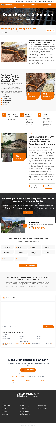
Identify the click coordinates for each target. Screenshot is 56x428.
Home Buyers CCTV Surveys (25, 414)
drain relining (37, 152)
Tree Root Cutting (23, 409)
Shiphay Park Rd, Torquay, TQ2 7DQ (46, 1)
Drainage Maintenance (6, 405)
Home (15, 5)
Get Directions (49, 326)
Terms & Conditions (31, 425)
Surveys (27, 5)
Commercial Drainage (6, 416)
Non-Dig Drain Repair (24, 413)
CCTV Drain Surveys (5, 409)
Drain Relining (4, 411)
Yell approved (7, 343)
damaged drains (38, 48)
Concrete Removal (23, 408)
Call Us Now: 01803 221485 (29, 265)
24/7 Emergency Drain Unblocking (44, 406)
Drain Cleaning (4, 406)
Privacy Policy (23, 425)
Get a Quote (49, 5)
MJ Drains (21, 83)
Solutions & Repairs (34, 5)
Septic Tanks (22, 405)
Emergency (21, 5)
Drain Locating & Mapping (25, 406)
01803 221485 (19, 1)
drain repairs (25, 203)
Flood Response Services (24, 411)
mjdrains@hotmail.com (31, 1)
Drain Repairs (4, 413)
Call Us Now (28, 212)
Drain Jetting (4, 408)
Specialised (41, 5)
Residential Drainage (42, 405)
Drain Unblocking (5, 414)
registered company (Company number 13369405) (22, 343)
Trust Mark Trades (35, 421)
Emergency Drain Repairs (42, 408)
